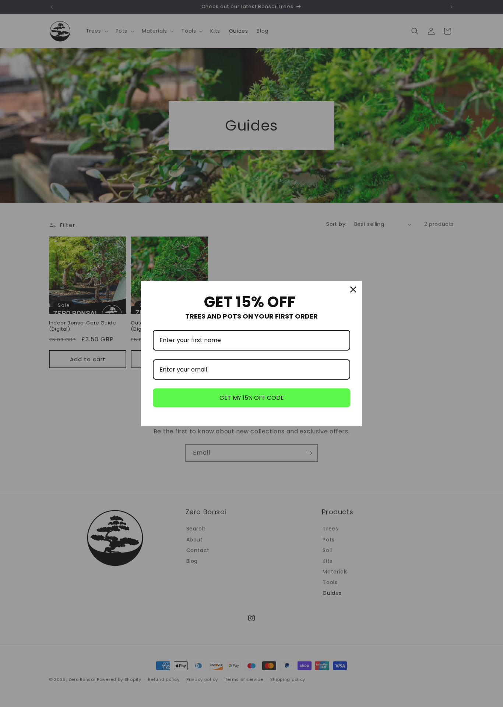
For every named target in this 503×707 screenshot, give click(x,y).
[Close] (353, 289)
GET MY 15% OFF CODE (251, 398)
